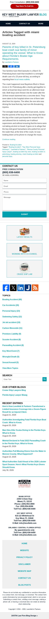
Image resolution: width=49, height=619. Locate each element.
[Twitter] (13, 287)
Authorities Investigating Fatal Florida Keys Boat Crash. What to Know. (24, 421)
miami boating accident (30, 154)
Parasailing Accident (13, 345)
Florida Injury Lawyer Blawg (14, 395)
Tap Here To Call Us (24, 6)
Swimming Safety (12, 317)
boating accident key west (22, 152)
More (40, 24)
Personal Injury (11, 311)
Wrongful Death (10, 357)
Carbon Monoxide (12, 328)
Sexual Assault (10, 362)
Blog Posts (24, 585)
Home (8, 24)
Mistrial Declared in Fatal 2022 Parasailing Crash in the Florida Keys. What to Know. (24, 442)
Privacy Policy (24, 557)
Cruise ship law (24, 274)
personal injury (7, 156)
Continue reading (8, 139)
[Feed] (35, 287)
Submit (24, 214)
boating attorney (16, 154)
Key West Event (10, 351)
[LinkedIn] (20, 287)
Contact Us (24, 24)
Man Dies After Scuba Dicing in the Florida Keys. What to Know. (24, 431)
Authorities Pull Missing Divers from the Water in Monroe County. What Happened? (24, 452)
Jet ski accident (11, 322)
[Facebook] (6, 287)
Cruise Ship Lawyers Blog (14, 390)
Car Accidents (10, 305)
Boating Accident (16, 145)
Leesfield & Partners (34, 609)
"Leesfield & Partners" (18, 149)
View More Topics (10, 368)
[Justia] (28, 287)
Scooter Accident (11, 340)
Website (24, 550)
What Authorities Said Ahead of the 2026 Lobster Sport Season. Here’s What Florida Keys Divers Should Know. (24, 464)
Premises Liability (11, 334)
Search (44, 379)
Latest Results (24, 237)
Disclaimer (25, 564)
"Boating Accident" (14, 147)
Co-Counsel (24, 254)
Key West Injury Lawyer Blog (24, 16)
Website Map (24, 571)
